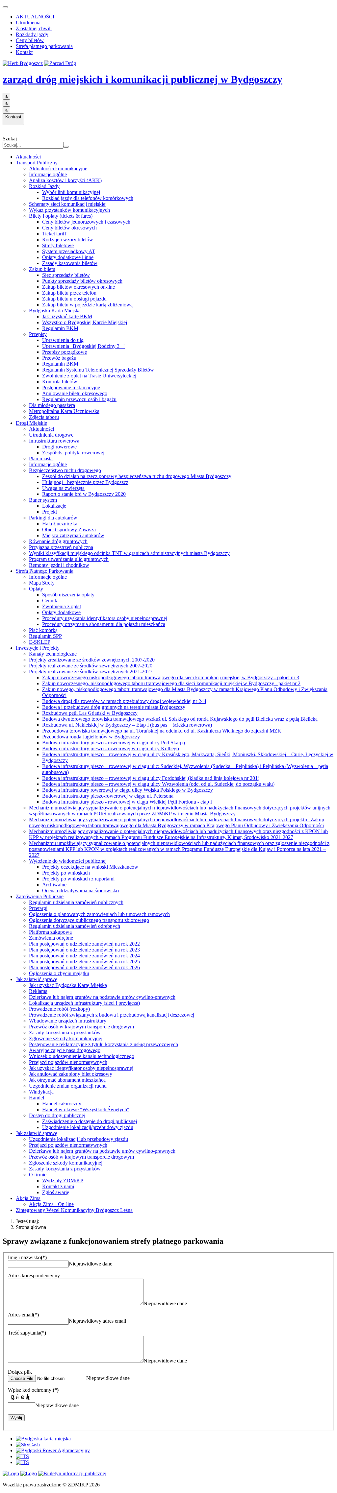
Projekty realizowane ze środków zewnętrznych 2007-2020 (90, 665)
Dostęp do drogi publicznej (57, 1115)
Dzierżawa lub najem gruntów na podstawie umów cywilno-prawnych (102, 997)
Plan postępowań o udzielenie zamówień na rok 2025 (84, 961)
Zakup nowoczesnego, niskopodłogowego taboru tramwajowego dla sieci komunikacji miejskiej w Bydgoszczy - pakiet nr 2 (171, 683)
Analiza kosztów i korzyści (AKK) (65, 180)
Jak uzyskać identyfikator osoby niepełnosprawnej (81, 1068)
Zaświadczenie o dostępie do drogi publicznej (89, 1121)
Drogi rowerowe (59, 446)
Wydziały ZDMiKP (62, 1180)
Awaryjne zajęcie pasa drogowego (64, 1050)
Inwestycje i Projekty (38, 648)
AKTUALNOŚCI (35, 16)
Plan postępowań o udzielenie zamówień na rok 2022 (84, 944)
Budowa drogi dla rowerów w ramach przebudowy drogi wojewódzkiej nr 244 (124, 701)
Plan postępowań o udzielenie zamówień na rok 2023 (84, 949)
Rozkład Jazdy (44, 186)
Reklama (38, 991)
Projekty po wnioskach (66, 873)
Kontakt (24, 52)
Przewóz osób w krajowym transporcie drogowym (81, 1026)
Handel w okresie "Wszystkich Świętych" (85, 1109)
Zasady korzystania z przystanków (65, 1032)
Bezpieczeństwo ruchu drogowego (65, 470)
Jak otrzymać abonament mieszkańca (67, 1080)
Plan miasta (41, 458)
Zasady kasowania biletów (69, 263)
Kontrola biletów (59, 381)
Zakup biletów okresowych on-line (78, 287)
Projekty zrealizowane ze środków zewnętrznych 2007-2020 (92, 659)
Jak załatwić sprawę (36, 979)
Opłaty (36, 588)
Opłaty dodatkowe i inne (67, 257)
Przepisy (38, 334)
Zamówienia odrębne (51, 938)
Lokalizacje (54, 506)
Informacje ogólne (48, 174)
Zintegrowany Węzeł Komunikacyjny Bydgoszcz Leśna (74, 1210)
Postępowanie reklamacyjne (71, 387)
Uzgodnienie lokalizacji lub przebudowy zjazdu (78, 1139)
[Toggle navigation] (5, 7)
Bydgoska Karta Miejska (55, 310)
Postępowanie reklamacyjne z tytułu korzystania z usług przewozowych (103, 1044)
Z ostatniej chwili (34, 28)
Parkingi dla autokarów (53, 517)
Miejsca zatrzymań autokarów (73, 535)
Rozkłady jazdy (32, 34)
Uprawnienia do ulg (63, 340)
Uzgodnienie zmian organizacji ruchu (68, 1086)
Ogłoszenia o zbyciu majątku (59, 973)
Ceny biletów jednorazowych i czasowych (86, 222)
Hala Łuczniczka (59, 523)
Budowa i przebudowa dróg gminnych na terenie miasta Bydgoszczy (113, 707)
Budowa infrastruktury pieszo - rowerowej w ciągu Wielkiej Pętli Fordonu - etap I (127, 802)
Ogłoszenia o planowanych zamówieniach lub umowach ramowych (99, 914)
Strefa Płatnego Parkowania (44, 571)
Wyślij (16, 1417)
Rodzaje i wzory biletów (67, 239)
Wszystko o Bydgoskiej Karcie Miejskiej (84, 322)
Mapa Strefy (42, 583)
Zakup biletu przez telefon (69, 293)
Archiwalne (54, 884)
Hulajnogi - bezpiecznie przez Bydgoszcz (85, 482)
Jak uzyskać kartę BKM (67, 316)
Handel (36, 1097)
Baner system (43, 500)
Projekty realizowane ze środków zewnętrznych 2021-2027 (90, 671)
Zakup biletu (42, 269)
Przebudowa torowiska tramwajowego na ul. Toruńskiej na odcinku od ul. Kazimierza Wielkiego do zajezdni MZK (161, 731)
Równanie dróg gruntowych (58, 541)
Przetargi (38, 908)
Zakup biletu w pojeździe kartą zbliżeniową (87, 304)
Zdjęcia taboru (44, 417)
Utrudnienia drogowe (51, 435)
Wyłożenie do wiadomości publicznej (68, 861)
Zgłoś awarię (55, 1192)
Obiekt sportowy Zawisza (69, 529)
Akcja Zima (28, 1198)
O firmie (37, 1174)
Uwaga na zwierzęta (63, 488)
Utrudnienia (28, 22)
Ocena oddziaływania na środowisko (80, 890)
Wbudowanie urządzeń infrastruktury (67, 1020)
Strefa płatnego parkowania (44, 46)
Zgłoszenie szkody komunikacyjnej (65, 1038)
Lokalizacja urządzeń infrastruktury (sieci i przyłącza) (84, 1003)
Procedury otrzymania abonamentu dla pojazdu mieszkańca (103, 624)
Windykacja (41, 1092)
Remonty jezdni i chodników (59, 565)
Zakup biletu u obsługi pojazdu (74, 298)
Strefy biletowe (58, 245)
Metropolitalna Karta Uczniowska (64, 411)
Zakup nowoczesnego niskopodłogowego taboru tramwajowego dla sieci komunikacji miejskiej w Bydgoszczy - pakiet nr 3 (170, 677)
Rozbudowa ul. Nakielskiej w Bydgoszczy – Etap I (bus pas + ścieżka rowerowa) (127, 725)
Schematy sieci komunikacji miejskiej (68, 204)
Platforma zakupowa (50, 932)
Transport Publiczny (37, 162)
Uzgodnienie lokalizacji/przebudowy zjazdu (87, 1127)
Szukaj (10, 138)
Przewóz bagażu (59, 358)
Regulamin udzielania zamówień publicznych (76, 902)
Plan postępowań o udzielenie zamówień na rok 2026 (84, 967)
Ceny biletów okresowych (69, 227)
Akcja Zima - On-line (51, 1204)
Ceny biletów (30, 40)
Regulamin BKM (60, 328)
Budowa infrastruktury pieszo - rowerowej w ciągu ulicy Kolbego (110, 748)
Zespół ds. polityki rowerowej (73, 452)
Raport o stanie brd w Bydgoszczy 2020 (84, 494)
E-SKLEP (39, 642)
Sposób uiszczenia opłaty (68, 594)
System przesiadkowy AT (68, 251)
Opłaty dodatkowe (61, 612)
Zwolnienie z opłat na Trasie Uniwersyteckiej (89, 375)
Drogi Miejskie (31, 423)
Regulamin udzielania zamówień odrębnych (74, 926)
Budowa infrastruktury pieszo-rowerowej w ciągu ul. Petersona (107, 796)
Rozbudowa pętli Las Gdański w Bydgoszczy (90, 713)
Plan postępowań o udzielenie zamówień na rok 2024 (84, 955)
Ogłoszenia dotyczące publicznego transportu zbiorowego (89, 920)
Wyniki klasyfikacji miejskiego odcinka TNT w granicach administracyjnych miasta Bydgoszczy (129, 553)
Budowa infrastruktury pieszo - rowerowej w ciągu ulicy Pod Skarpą (113, 742)
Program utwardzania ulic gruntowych (69, 559)
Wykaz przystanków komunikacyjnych (69, 210)
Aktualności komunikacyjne (58, 168)
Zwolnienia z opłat (61, 606)
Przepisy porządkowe (64, 352)
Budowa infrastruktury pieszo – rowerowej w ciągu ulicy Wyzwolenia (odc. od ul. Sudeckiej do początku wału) (158, 784)
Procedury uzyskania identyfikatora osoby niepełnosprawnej (104, 618)
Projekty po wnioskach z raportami (78, 878)
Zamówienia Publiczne (40, 896)
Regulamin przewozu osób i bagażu (79, 399)
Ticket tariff (54, 233)
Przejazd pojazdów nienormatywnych (68, 1062)
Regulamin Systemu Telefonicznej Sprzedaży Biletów (98, 370)
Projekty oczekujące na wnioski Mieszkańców (90, 867)
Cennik (49, 600)
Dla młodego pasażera (52, 405)
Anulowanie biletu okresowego (74, 393)
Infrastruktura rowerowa (54, 441)
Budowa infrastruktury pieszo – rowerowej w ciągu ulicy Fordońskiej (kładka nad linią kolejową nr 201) (150, 778)
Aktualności (28, 156)
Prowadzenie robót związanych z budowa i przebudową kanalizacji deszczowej (111, 1015)
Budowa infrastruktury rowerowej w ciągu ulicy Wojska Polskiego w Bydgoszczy (127, 790)
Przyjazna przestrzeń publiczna (61, 547)
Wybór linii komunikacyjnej (71, 192)
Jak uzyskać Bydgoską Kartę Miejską (68, 985)
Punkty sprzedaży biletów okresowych (82, 281)
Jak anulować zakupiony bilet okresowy (70, 1074)
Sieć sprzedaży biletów (66, 275)
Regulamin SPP (45, 636)
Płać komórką (43, 630)
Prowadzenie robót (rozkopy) (59, 1009)
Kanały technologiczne (53, 654)
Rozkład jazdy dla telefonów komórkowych (87, 198)
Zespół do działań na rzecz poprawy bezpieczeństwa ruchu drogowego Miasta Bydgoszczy (136, 476)
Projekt (49, 512)
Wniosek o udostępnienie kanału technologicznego (81, 1056)
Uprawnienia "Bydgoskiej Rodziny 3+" (83, 346)
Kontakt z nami (58, 1186)
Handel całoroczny (61, 1103)
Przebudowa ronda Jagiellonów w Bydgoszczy (91, 736)
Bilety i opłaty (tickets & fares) (60, 216)
